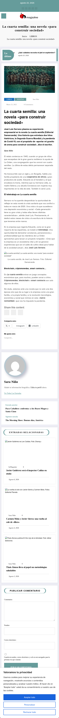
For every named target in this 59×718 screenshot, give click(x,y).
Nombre (6, 625)
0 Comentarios (28, 104)
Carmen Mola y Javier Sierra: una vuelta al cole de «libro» (26, 520)
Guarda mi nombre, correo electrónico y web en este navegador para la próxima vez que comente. (27, 658)
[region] (29, 693)
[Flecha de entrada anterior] (53, 408)
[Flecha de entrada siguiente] (53, 420)
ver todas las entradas (12, 393)
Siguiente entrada (11, 417)
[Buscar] (50, 16)
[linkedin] (13, 312)
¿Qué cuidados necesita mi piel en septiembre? (35, 52)
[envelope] (20, 312)
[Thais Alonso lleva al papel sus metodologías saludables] (29, 539)
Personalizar (29, 704)
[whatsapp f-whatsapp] (36, 8)
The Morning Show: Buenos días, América (24, 420)
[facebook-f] (33, 8)
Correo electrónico (10, 640)
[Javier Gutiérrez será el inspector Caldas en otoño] (23, 441)
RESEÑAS (20, 99)
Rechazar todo (29, 712)
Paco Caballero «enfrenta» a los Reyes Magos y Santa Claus (26, 410)
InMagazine (13, 467)
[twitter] (29, 8)
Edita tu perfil (36, 387)
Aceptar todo (29, 697)
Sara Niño (36, 99)
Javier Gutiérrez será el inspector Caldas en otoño (26, 472)
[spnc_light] (55, 16)
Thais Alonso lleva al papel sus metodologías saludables (26, 569)
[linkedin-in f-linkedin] (26, 8)
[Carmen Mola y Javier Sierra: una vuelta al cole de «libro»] (29, 490)
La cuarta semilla (36, 132)
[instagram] (23, 8)
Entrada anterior (11, 405)
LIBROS (9, 99)
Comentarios (8, 600)
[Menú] (3, 16)
